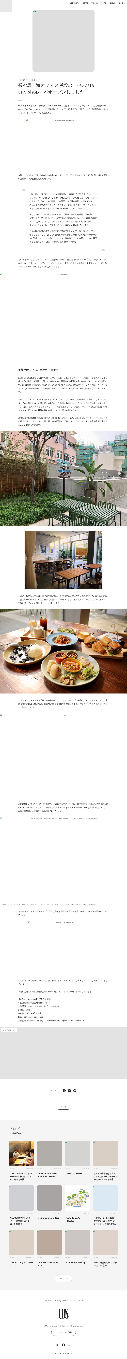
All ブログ (63, 1278)
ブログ (15, 1130)
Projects (94, 3)
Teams (84, 3)
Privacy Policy (61, 1300)
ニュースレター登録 (63, 1332)
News (103, 3)
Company (74, 3)
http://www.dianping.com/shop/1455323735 (65, 1020)
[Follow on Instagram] (58, 1345)
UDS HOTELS (76, 1300)
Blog (21, 80)
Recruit (112, 3)
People (121, 3)
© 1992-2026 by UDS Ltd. (63, 1353)
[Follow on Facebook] (63, 1345)
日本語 (20, 100)
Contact (48, 1300)
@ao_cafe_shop (35, 1016)
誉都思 (42, 105)
